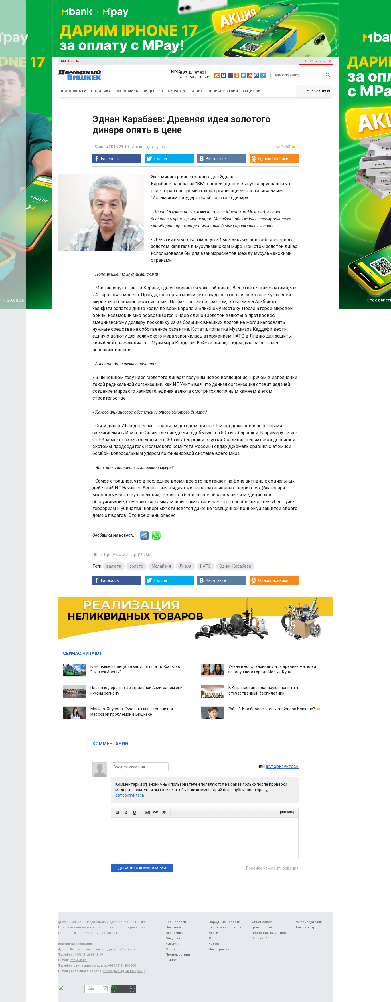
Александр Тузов (148, 146)
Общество (153, 91)
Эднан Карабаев (235, 566)
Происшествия (223, 91)
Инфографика (220, 949)
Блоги (213, 933)
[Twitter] (243, 75)
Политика (101, 91)
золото (136, 566)
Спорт (196, 91)
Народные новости (224, 922)
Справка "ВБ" (262, 938)
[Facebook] (230, 75)
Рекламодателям (315, 61)
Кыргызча (70, 61)
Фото (213, 938)
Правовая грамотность (270, 933)
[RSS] (217, 75)
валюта (113, 566)
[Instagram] (256, 75)
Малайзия (161, 566)
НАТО (205, 566)
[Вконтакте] (223, 75)
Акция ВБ (251, 91)
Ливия (185, 566)
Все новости (73, 91)
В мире (171, 960)
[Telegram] (263, 75)
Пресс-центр (305, 927)
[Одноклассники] (236, 75)
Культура (177, 91)
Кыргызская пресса (225, 927)
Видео (214, 944)
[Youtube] (249, 75)
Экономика (126, 91)
